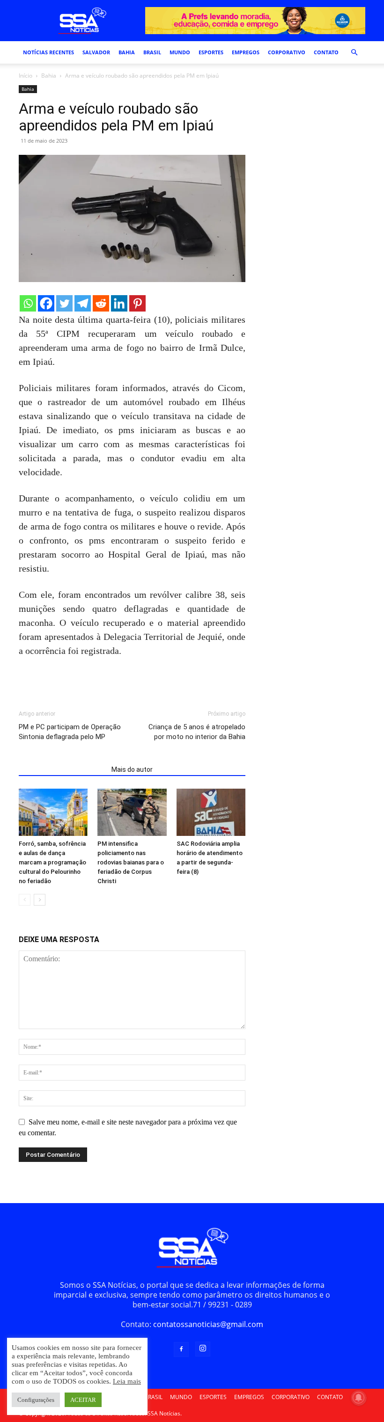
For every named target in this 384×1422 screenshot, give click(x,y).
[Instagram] (202, 1349)
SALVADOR (96, 52)
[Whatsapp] (28, 303)
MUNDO (180, 52)
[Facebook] (46, 303)
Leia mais (127, 1381)
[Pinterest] (137, 303)
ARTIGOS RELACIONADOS (62, 769)
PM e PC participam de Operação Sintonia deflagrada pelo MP (70, 732)
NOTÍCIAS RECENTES (48, 52)
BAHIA (126, 52)
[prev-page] (24, 900)
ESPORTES (211, 52)
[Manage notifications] (358, 1397)
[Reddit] (101, 303)
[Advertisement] (128, 684)
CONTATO (326, 52)
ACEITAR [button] (83, 1399)
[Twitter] (64, 303)
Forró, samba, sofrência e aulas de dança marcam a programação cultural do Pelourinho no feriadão (52, 862)
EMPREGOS (245, 52)
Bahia (48, 76)
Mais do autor (132, 769)
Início (25, 76)
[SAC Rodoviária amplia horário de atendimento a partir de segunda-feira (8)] (211, 812)
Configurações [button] (35, 1399)
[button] (354, 52)
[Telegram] (82, 303)
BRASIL (152, 52)
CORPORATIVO (286, 52)
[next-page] (39, 900)
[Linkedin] (119, 303)
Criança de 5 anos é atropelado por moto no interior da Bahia (196, 732)
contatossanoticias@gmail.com (208, 1324)
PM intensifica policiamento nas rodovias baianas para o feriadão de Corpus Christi (130, 862)
